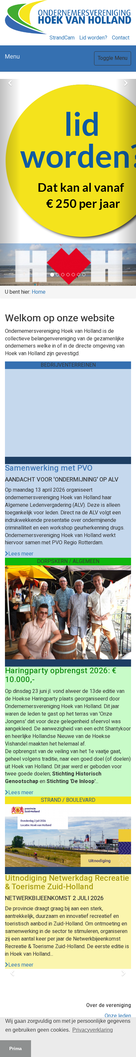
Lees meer (20, 554)
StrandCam (62, 38)
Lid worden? (93, 38)
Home (39, 292)
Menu (12, 56)
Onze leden (118, 1016)
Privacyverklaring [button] (92, 1030)
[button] (10, 182)
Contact (120, 38)
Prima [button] (15, 1048)
